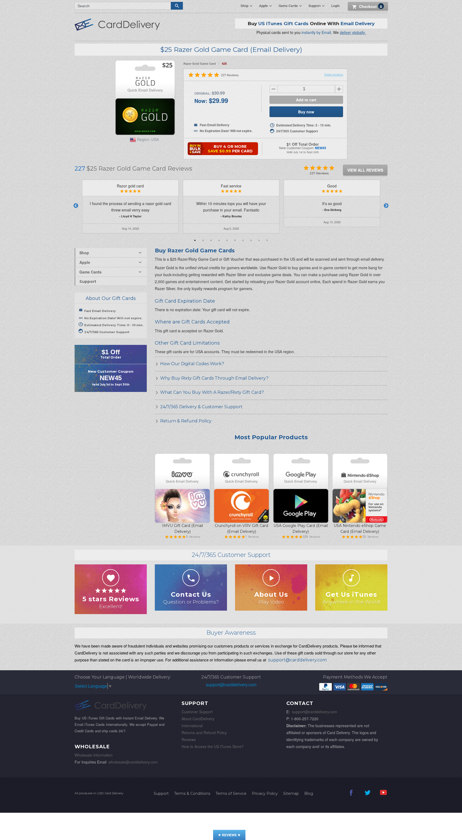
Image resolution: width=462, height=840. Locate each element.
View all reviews (365, 170)
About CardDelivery (198, 718)
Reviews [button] (229, 835)
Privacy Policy (265, 793)
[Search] (177, 6)
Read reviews (333, 74)
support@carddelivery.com (231, 685)
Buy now (306, 111)
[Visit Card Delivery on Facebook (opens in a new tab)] (351, 796)
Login (335, 5)
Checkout (370, 6)
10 (267, 240)
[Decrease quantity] (274, 89)
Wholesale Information (94, 755)
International (192, 725)
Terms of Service (231, 793)
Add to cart (306, 99)
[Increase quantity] (339, 89)
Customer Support (197, 711)
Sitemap (291, 793)
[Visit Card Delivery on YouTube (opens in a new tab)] (383, 796)
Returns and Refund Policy (204, 732)
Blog (308, 793)
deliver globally (353, 32)
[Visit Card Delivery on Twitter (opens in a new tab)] (367, 796)
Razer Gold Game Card (199, 63)
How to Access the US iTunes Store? (213, 746)
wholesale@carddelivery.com (133, 762)
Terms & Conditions (192, 793)
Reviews (189, 739)
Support (87, 281)
